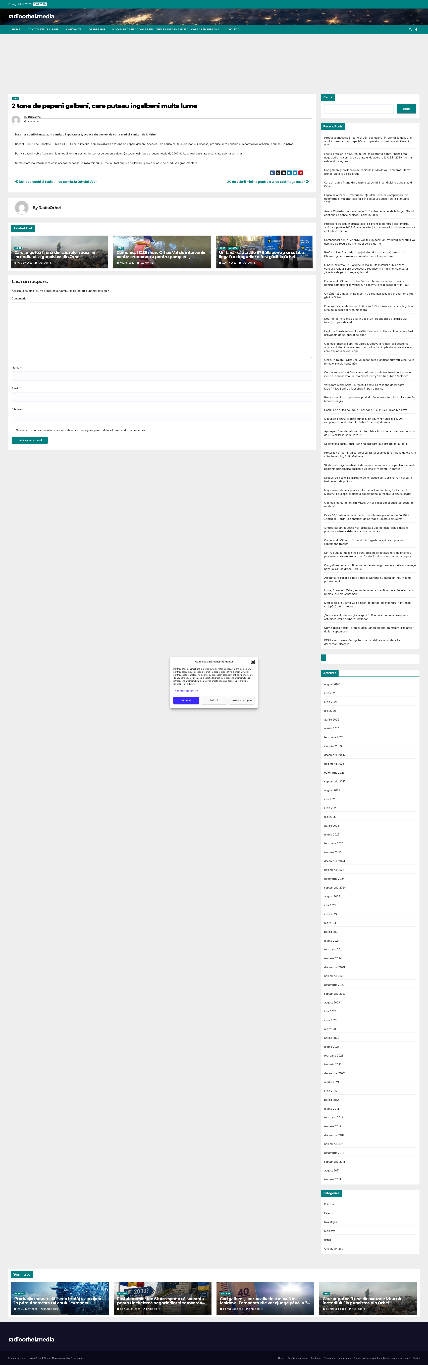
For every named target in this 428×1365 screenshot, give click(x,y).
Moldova (233, 248)
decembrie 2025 (334, 755)
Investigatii (331, 1222)
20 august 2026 (27, 1309)
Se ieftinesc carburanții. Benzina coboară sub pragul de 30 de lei (366, 443)
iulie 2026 (330, 693)
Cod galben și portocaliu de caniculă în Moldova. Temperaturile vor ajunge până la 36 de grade (264, 1302)
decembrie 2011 (334, 1135)
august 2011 (331, 1170)
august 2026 (332, 684)
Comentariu (20, 298)
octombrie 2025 (334, 772)
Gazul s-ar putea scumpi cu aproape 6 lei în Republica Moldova (365, 410)
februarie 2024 (334, 949)
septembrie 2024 (335, 887)
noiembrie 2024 (334, 870)
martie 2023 (331, 1046)
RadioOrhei (34, 116)
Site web (17, 409)
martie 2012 (331, 1108)
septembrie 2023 (335, 993)
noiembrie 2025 (334, 763)
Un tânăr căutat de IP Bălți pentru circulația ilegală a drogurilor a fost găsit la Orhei (261, 254)
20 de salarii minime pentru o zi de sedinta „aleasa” (266, 182)
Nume (17, 367)
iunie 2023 (330, 1020)
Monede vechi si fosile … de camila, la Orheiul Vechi (58, 182)
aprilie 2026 (331, 719)
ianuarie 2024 (333, 958)
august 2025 (332, 790)
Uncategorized (333, 1248)
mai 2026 (330, 710)
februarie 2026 (334, 737)
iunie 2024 (331, 914)
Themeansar (77, 1358)
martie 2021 (331, 1082)
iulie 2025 (330, 799)
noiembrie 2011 (334, 1144)
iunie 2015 (330, 1091)
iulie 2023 (330, 1011)
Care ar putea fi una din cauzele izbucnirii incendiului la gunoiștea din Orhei (54, 254)
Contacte (73, 29)
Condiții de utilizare (43, 29)
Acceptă (186, 700)
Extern (328, 1213)
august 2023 (332, 1002)
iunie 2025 (330, 808)
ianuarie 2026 (333, 746)
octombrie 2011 (334, 1152)
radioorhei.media (31, 16)
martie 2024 (332, 940)
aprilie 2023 (331, 1038)
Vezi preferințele (242, 700)
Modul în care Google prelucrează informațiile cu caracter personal (166, 29)
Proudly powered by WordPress (25, 1358)
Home (16, 29)
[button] (253, 661)
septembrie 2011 (334, 1161)
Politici (234, 29)
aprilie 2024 (331, 931)
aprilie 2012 (331, 1099)
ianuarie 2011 (332, 1179)
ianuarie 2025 (333, 852)
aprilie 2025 (331, 825)
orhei (15, 99)
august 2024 (332, 896)
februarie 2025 (333, 843)
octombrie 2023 (334, 984)
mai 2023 (330, 1029)
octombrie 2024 (334, 878)
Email (16, 388)
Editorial (329, 1204)
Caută (328, 97)
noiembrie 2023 (334, 976)
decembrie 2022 (334, 1073)
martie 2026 (332, 728)
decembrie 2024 (334, 861)
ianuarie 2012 (332, 1126)
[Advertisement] (214, 58)
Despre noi (97, 29)
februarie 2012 (333, 1117)
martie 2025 (331, 834)
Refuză (214, 700)
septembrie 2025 (335, 781)
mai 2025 (330, 816)
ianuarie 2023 (333, 1064)
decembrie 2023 (334, 967)
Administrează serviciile (186, 691)
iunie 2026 (331, 702)
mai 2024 (330, 923)
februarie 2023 (333, 1055)
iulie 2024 (330, 905)
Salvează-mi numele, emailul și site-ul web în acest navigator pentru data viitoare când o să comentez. (81, 430)
